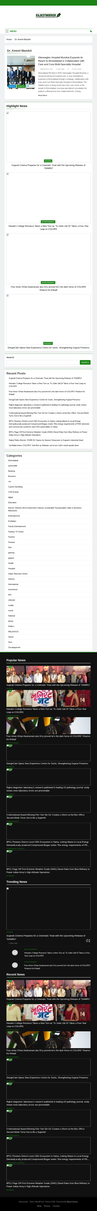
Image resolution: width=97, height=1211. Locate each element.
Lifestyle (11, 600)
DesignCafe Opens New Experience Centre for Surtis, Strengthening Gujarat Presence (48, 347)
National (11, 616)
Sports (11, 637)
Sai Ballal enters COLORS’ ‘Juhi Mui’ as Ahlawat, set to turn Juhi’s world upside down (44, 445)
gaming (11, 553)
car (9, 481)
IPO (9, 595)
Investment (12, 589)
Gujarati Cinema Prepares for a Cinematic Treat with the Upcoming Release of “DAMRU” (45, 378)
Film (10, 547)
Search (10, 357)
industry (11, 579)
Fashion (48, 161)
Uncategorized (14, 647)
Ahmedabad (13, 460)
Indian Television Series (18, 574)
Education (12, 502)
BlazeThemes (72, 1202)
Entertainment (48, 222)
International (13, 584)
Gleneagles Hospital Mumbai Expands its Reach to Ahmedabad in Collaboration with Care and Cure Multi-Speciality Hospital (61, 61)
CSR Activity (13, 492)
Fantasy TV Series (16, 532)
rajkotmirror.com (46, 69)
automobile (12, 466)
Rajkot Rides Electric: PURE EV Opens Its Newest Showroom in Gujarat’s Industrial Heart (46, 440)
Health (12, 86)
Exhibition (12, 521)
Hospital (21, 86)
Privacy (47, 1206)
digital (10, 497)
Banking (11, 471)
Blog (39, 1206)
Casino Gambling (15, 487)
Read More (42, 95)
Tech (10, 642)
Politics (11, 626)
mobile (11, 605)
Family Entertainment (17, 526)
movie (10, 610)
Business (48, 343)
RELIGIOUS (13, 632)
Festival (11, 542)
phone (10, 621)
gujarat (11, 558)
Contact (56, 1206)
